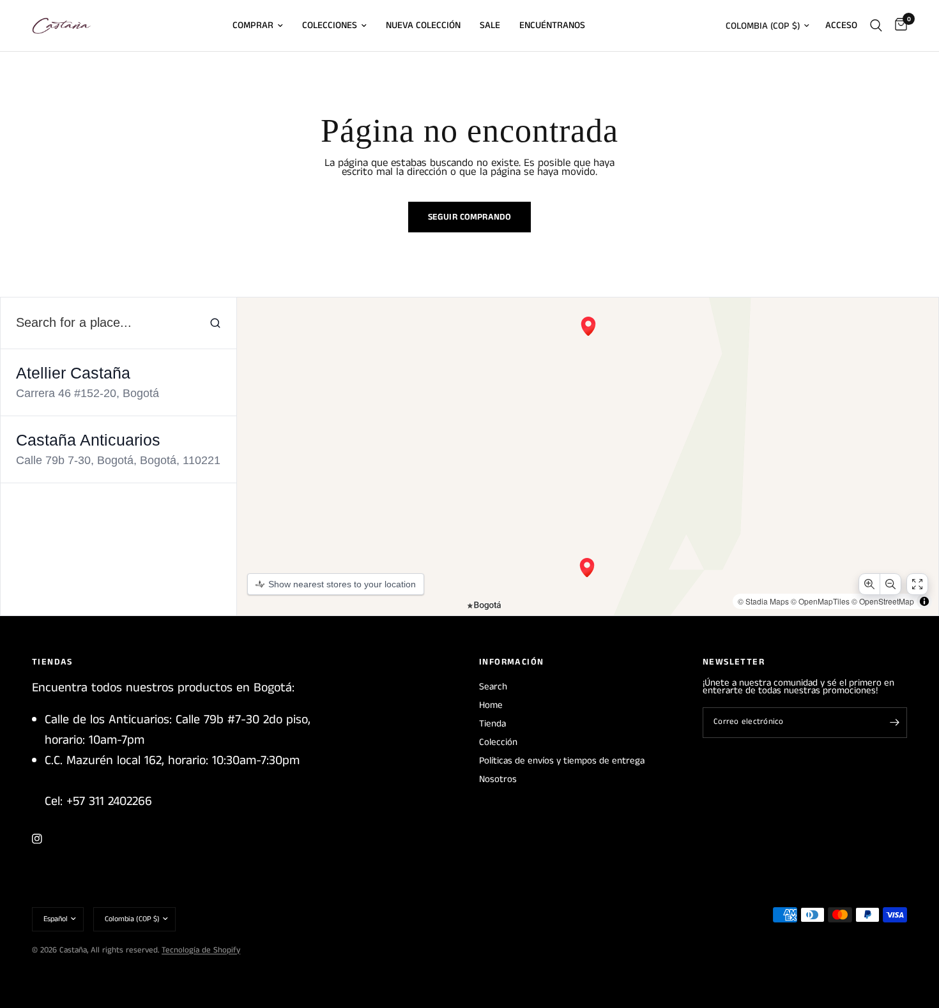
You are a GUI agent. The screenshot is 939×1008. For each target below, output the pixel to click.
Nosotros (498, 779)
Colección (498, 742)
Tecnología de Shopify (201, 950)
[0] (898, 25)
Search (493, 686)
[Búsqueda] (876, 25)
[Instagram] (46, 839)
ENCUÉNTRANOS (552, 25)
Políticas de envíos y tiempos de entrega (562, 760)
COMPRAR (253, 25)
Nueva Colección (423, 25)
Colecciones (329, 25)
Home (491, 705)
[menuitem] (258, 25)
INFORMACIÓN (511, 662)
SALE (490, 25)
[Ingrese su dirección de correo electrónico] (894, 722)
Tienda (492, 723)
